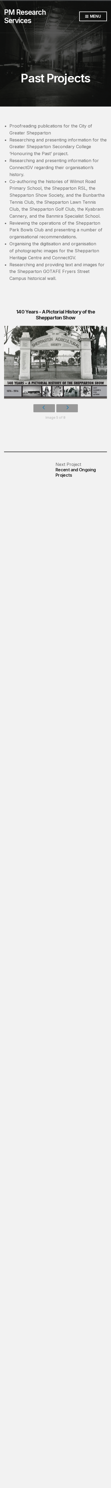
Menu (95, 16)
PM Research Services (25, 16)
